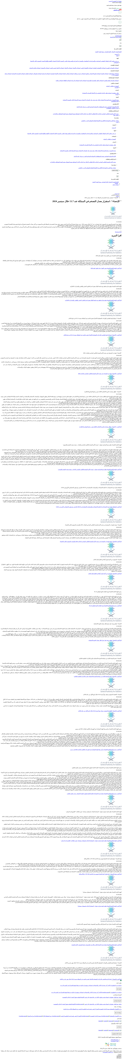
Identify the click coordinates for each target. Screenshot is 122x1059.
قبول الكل (119, 1056)
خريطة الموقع (76, 985)
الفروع (111, 120)
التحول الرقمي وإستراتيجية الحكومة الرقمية (88, 1009)
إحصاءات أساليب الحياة (68, 73)
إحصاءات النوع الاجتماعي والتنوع (93, 73)
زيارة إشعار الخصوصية (108, 1052)
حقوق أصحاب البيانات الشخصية (69, 997)
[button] (115, 8)
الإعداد (119, 1054)
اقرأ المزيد (106, 268)
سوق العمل (101, 51)
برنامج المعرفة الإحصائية (106, 100)
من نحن (117, 61)
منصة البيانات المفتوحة (104, 1009)
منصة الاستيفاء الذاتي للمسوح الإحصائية (72, 100)
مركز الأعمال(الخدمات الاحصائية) (90, 93)
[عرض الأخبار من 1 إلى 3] (120, 980)
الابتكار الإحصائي (56, 61)
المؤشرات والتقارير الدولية (112, 86)
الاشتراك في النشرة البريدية (66, 985)
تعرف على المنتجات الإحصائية (88, 100)
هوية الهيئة (65, 113)
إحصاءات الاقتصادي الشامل (99, 68)
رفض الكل (119, 1057)
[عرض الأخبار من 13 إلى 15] (115, 980)
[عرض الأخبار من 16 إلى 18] (113, 980)
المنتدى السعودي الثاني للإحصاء (37, 61)
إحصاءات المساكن (37, 73)
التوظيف (91, 120)
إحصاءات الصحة (105, 73)
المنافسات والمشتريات (83, 61)
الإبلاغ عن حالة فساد (94, 997)
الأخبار (81, 113)
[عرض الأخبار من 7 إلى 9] (118, 980)
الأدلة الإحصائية (115, 106)
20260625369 (118, 36)
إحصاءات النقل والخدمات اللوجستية (95, 80)
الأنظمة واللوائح (48, 61)
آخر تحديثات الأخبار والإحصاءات (99, 985)
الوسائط (77, 113)
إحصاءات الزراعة (75, 80)
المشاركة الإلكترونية (105, 120)
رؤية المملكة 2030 (74, 1009)
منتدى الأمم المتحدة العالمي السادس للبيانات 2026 (107, 113)
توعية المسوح (115, 100)
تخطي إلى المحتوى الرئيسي (115, 1)
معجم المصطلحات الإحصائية (100, 106)
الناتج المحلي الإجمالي (116, 51)
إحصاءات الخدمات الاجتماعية (18, 73)
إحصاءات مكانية (59, 80)
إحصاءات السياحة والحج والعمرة (111, 80)
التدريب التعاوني (85, 120)
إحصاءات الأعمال (68, 68)
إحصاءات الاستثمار (45, 68)
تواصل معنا (116, 120)
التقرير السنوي (63, 61)
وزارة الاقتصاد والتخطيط (115, 1009)
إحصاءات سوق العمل (114, 73)
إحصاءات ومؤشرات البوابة (86, 985)
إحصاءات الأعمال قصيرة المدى (57, 68)
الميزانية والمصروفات (72, 61)
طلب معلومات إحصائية (113, 93)
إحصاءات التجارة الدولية (35, 68)
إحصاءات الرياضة (46, 73)
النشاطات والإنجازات (58, 113)
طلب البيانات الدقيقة (103, 93)
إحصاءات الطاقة (67, 80)
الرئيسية (114, 127)
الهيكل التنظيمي (104, 61)
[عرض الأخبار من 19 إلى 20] (112, 980)
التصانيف (109, 106)
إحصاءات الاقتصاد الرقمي (87, 68)
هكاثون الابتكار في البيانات (89, 113)
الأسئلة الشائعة (96, 120)
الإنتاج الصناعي (107, 51)
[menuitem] (115, 1039)
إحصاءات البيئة (83, 80)
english (116, 183)
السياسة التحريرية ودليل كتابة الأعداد (85, 106)
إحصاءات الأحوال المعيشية (56, 73)
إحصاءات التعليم (29, 73)
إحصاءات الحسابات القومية (112, 68)
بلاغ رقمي (86, 997)
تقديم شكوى (102, 997)
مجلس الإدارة (111, 61)
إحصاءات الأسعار (76, 68)
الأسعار (96, 51)
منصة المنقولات (71, 113)
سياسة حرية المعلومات (115, 985)
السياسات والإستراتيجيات (95, 61)
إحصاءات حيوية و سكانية (79, 73)
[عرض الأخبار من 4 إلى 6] (119, 980)
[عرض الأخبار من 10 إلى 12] (116, 980)
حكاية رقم (97, 100)
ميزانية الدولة (66, 1009)
